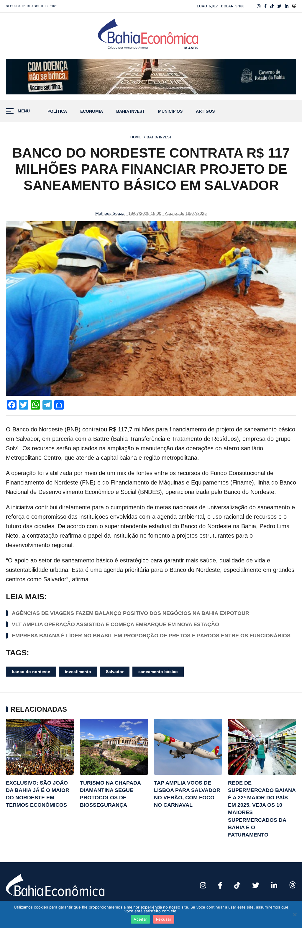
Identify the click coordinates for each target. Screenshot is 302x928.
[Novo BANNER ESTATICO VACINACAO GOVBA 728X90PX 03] (151, 77)
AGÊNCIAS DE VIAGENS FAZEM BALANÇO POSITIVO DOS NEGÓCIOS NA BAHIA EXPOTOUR (130, 613)
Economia (91, 111)
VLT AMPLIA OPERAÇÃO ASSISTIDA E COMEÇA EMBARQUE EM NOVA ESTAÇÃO (115, 624)
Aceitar (140, 919)
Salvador (115, 671)
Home (135, 137)
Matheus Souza (109, 213)
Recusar (163, 919)
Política (57, 111)
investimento (78, 671)
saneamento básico (158, 671)
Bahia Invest (130, 111)
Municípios (170, 111)
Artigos (205, 111)
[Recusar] (295, 914)
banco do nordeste (31, 671)
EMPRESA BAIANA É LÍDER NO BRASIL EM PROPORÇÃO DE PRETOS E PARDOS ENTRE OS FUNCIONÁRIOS (152, 635)
